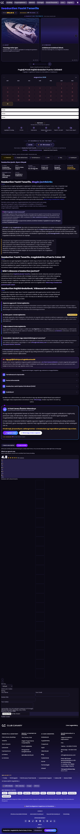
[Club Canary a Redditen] (50, 821)
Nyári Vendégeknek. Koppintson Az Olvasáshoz (40, 806)
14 (50, 92)
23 (72, 96)
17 (7, 96)
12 (29, 92)
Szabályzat (73, 157)
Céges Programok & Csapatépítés (28, 742)
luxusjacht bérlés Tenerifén (11, 344)
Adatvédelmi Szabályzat (36, 814)
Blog (42, 754)
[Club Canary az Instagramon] (25, 821)
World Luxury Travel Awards (28, 778)
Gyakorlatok (45, 758)
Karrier (43, 761)
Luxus (62, 2)
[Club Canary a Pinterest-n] (47, 821)
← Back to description (8, 445)
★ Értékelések (38, 830)
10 (7, 92)
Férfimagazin (14, 778)
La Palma (5, 754)
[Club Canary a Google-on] (54, 821)
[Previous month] (4, 77)
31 (7, 104)
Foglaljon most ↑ (50, 830)
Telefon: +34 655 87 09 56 (69, 746)
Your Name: (4, 692)
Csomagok (40, 2)
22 (61, 96)
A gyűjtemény (45, 740)
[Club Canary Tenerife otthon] (2, 2)
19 (29, 96)
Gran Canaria (6, 744)
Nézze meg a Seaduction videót (54, 199)
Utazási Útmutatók (51, 2)
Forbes (5, 778)
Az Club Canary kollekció (50, 362)
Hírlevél (43, 768)
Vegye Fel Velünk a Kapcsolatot (66, 738)
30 (72, 100)
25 (18, 100)
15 (61, 92)
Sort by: (3, 684)
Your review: (5, 702)
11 (18, 92)
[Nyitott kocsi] (77, 2)
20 (40, 96)
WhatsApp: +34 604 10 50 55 (69, 750)
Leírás (30, 145)
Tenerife (4, 740)
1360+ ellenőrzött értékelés (40, 217)
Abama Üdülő (68, 778)
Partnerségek (45, 765)
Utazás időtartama (22, 157)
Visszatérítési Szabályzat (53, 814)
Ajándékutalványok (27, 755)
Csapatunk (44, 744)
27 (40, 100)
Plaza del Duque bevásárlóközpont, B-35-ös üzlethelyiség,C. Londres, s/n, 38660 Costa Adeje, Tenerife (68, 762)
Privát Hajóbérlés (27, 746)
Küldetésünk (45, 737)
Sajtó (42, 747)
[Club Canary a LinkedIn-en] (40, 821)
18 (18, 96)
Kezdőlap (9, 2)
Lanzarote (5, 747)
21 (50, 96)
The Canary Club (27, 737)
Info (48, 157)
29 (61, 100)
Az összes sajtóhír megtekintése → (11, 781)
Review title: (5, 697)
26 (29, 100)
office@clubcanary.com (39, 342)
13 (40, 92)
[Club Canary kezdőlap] (12, 725)
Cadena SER (57, 778)
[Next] (49, 64)
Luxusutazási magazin (45, 778)
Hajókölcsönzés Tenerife (22, 274)
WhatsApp (37, 400)
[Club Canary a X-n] (43, 821)
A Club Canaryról (47, 734)
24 (8, 100)
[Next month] (76, 77)
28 (51, 100)
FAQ (61, 157)
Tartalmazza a (36, 157)
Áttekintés (8, 157)
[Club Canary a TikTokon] (32, 821)
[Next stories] (76, 35)
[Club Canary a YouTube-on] (29, 821)
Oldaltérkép (66, 814)
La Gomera (58, 331)
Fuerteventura (6, 751)
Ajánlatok (32, 2)
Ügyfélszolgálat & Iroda (68, 734)
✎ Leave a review (21, 445)
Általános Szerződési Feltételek (19, 814)
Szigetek (70, 2)
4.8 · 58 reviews (44, 145)
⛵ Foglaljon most (10, 433)
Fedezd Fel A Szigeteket (10, 734)
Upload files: (17, 710)
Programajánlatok (20, 2)
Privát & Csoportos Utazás (29, 734)
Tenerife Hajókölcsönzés (35, 150)
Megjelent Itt (6, 775)
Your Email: (39, 692)
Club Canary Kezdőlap (9, 737)
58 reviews (32, 12)
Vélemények (45, 751)
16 (72, 92)
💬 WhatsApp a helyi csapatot (30, 433)
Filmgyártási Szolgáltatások (26, 750)
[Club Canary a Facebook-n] (36, 821)
